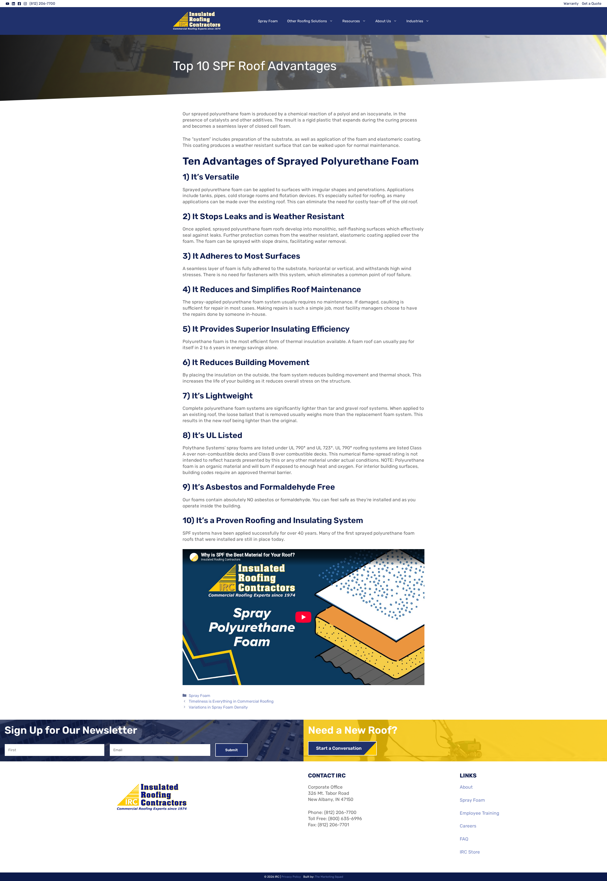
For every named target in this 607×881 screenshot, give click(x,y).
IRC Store (470, 852)
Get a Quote (591, 3)
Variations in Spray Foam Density (218, 707)
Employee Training (479, 813)
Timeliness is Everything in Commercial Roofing (231, 701)
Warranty (571, 3)
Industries (414, 21)
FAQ (464, 839)
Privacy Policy (291, 876)
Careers (468, 826)
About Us (383, 21)
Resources (351, 21)
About (466, 787)
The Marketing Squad (329, 876)
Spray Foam (268, 21)
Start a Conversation (339, 748)
